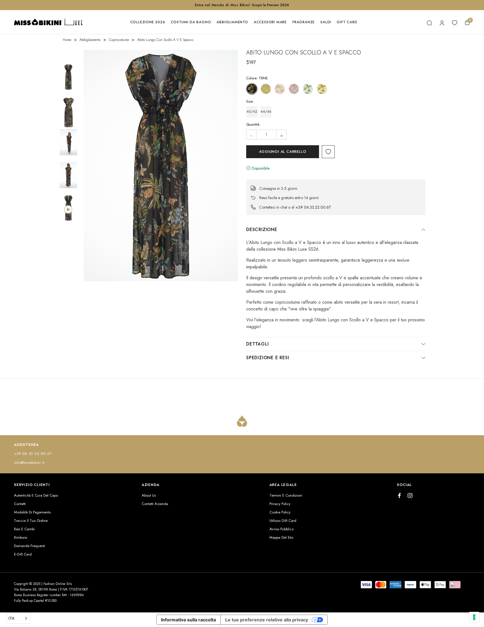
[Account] (442, 22)
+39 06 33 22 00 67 (33, 453)
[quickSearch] (429, 22)
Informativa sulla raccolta (188, 620)
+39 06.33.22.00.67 (313, 207)
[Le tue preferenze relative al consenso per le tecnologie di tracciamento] (474, 617)
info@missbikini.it (29, 462)
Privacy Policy (279, 503)
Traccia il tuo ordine (31, 520)
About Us (149, 495)
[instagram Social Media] (410, 495)
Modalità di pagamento (32, 512)
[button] (18, 618)
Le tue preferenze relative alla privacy (266, 620)
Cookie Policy (279, 512)
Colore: (257, 78)
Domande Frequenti (29, 545)
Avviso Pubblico (281, 529)
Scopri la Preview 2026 (270, 5)
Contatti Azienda (155, 503)
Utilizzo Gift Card (282, 520)
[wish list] (454, 22)
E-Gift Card (23, 554)
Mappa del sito (281, 537)
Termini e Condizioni (285, 495)
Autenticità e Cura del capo (36, 495)
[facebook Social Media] (399, 495)
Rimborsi (20, 537)
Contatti (20, 503)
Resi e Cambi (24, 529)
